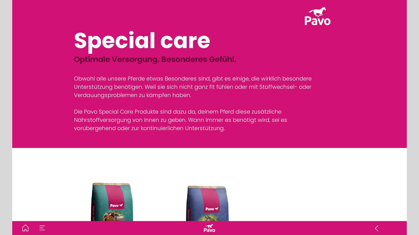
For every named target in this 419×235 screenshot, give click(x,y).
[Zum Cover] (26, 228)
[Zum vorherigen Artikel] (377, 228)
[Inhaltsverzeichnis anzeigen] (42, 228)
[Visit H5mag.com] (209, 228)
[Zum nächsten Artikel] (394, 228)
